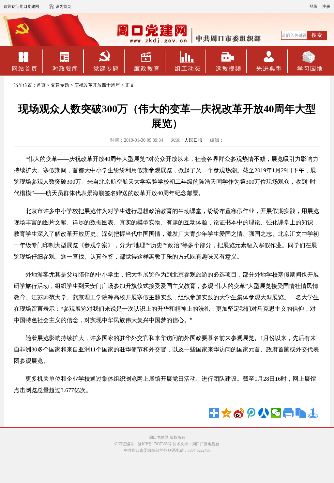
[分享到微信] (276, 413)
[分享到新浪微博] (239, 413)
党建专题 (60, 85)
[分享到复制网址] (301, 413)
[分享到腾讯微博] (251, 413)
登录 (313, 6)
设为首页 (63, 6)
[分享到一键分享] (313, 413)
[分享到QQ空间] (226, 413)
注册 (326, 6)
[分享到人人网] (263, 413)
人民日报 (193, 140)
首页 (41, 85)
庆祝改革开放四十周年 (97, 85)
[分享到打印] (288, 413)
